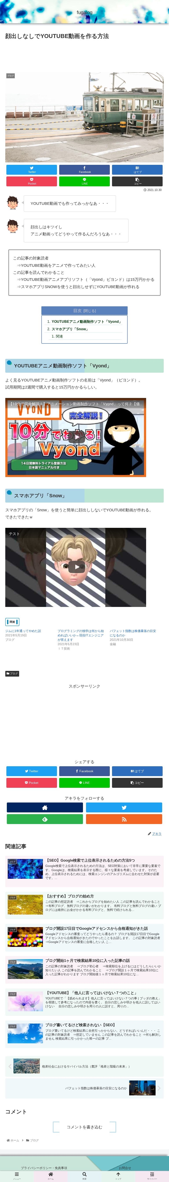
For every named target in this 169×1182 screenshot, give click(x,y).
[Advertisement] (84, 54)
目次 (77, 310)
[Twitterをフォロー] (124, 807)
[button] (156, 681)
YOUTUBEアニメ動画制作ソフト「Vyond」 (87, 321)
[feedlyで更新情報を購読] (45, 819)
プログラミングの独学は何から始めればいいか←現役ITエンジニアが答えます (81, 635)
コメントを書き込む (84, 1127)
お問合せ (125, 1168)
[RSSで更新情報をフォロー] (124, 819)
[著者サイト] (45, 807)
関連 (59, 336)
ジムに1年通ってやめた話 (23, 631)
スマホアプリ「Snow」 (70, 329)
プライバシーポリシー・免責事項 (44, 1168)
